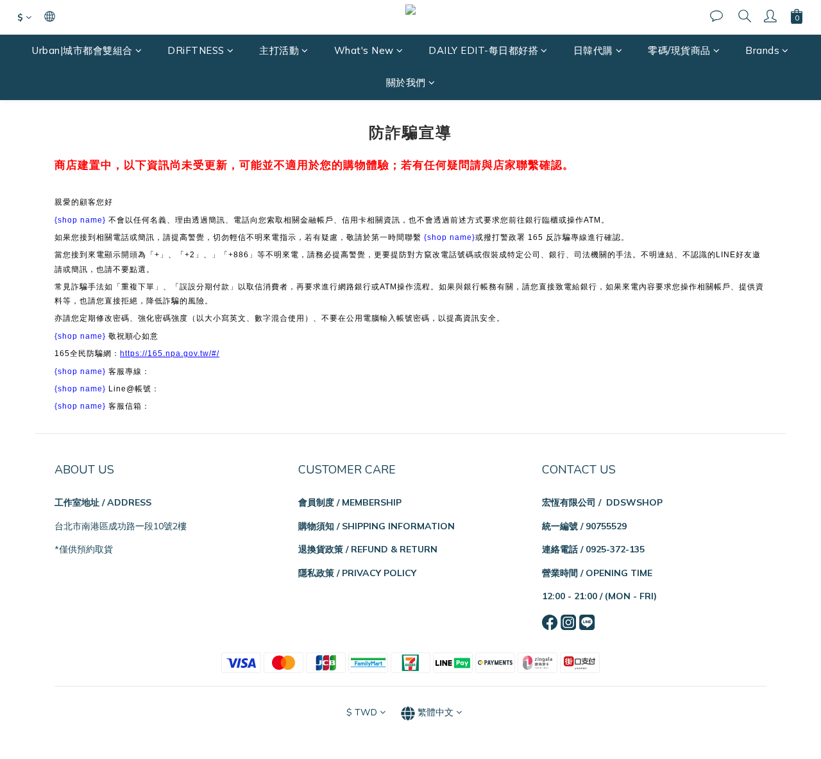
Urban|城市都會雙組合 (82, 50)
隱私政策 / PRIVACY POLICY (357, 573)
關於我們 (406, 82)
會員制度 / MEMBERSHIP (350, 502)
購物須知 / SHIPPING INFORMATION (376, 526)
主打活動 (279, 50)
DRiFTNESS (195, 50)
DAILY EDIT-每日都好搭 (483, 50)
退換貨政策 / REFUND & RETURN (367, 549)
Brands (762, 50)
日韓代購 (593, 50)
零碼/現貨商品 (679, 50)
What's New (364, 50)
